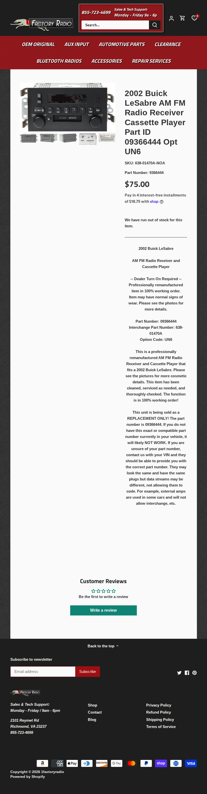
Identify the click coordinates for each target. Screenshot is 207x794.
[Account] (171, 18)
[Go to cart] (182, 18)
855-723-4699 (96, 12)
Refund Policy (158, 712)
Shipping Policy (160, 719)
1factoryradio (52, 772)
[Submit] (155, 24)
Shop (92, 705)
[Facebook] (187, 672)
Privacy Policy (158, 705)
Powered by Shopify (27, 777)
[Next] (102, 107)
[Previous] (32, 107)
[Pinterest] (194, 672)
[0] (194, 18)
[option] (67, 107)
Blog (92, 719)
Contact (95, 712)
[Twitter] (179, 672)
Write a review (103, 610)
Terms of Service (161, 726)
